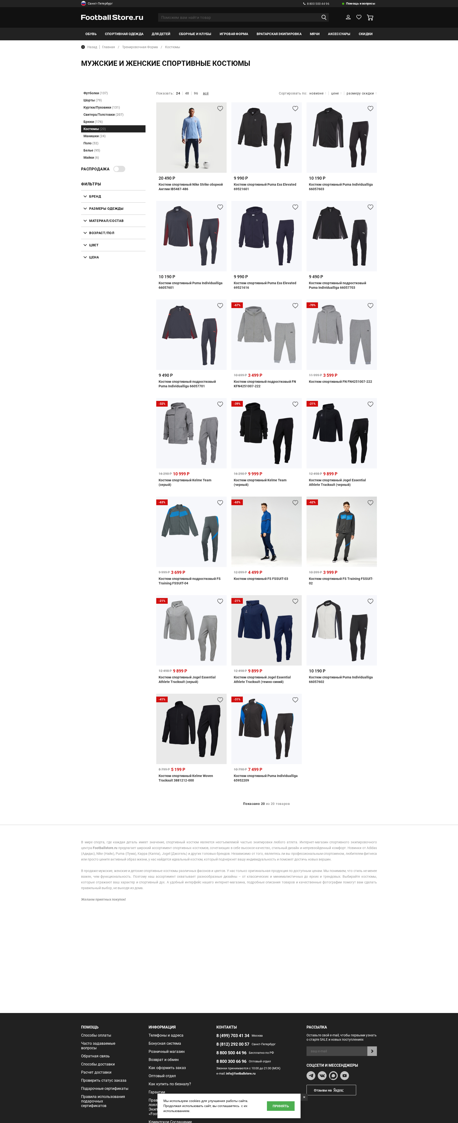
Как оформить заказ (167, 1067)
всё (206, 93)
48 (187, 93)
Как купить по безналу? (170, 1084)
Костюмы (94, 129)
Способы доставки (98, 1064)
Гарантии (157, 1092)
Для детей (161, 34)
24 (178, 93)
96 (196, 93)
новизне (316, 93)
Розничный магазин (167, 1051)
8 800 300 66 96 (231, 1061)
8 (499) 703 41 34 (232, 1035)
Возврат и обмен (164, 1059)
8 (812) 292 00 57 (232, 1044)
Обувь (91, 34)
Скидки (366, 34)
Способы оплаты (96, 1035)
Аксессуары (339, 34)
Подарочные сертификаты (104, 1088)
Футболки (95, 93)
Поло (91, 143)
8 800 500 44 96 (318, 3)
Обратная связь (95, 1056)
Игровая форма (234, 34)
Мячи (315, 34)
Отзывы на (323, 1090)
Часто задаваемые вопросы (98, 1045)
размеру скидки (360, 93)
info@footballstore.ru (240, 1073)
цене (335, 93)
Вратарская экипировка (279, 34)
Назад (92, 47)
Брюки (93, 122)
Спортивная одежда (124, 34)
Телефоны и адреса (166, 1035)
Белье (91, 150)
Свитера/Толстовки (103, 114)
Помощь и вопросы (360, 3)
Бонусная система (165, 1043)
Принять (281, 1106)
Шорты (92, 100)
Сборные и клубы (195, 34)
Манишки (94, 136)
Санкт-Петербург (100, 3)
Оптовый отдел (162, 1076)
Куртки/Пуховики (101, 107)
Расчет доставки (96, 1072)
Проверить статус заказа (103, 1080)
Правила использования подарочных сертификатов (103, 1101)
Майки (91, 157)
